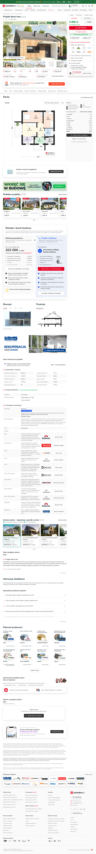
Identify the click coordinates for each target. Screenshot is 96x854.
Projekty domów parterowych (10, 797)
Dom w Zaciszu (26, 211)
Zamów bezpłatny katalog (9, 818)
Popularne (32, 10)
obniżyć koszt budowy (25, 289)
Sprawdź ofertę (59, 437)
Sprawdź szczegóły (59, 445)
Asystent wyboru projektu (54, 800)
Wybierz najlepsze (58, 460)
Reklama (72, 827)
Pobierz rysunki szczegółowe (80, 135)
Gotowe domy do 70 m (31, 800)
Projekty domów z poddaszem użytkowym (13, 799)
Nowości (27, 10)
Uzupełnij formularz (57, 731)
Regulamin (50, 828)
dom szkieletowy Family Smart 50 (49, 538)
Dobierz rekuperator (59, 511)
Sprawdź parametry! (59, 498)
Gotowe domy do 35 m (31, 797)
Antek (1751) (45, 211)
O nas (71, 820)
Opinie (27, 821)
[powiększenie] (62, 102)
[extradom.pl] (9, 6)
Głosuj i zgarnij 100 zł (57, 84)
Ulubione (50, 795)
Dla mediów (73, 831)
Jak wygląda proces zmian (87, 97)
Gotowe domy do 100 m (32, 802)
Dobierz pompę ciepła (58, 482)
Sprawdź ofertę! (59, 475)
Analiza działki (67, 10)
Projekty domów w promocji (32, 818)
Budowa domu (36, 6)
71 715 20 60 (74, 5)
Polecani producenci (7, 832)
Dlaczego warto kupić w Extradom (56, 818)
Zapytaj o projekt (81, 32)
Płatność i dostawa (52, 823)
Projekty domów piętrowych (9, 802)
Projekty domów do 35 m (9, 804)
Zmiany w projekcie (7, 821)
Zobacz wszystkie (62, 194)
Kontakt (90, 10)
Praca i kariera (73, 829)
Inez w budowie (9, 680)
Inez (13, 13)
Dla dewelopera (83, 10)
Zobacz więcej (58, 467)
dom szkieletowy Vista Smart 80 (30, 538)
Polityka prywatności (53, 830)
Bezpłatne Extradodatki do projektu (56, 821)
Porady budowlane (7, 828)
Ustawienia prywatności (53, 832)
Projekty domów (8, 13)
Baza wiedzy (6, 830)
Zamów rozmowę (87, 73)
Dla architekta (75, 10)
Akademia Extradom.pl (31, 823)
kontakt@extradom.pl (77, 803)
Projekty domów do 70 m (9, 807)
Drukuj (52, 364)
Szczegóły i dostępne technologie (51, 293)
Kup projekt (82, 28)
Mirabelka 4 (7, 211)
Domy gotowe (46, 6)
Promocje (50, 10)
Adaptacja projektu (7, 825)
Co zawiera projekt (7, 823)
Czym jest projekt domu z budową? (34, 809)
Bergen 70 (11, 538)
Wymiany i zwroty (52, 825)
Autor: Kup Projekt (7, 329)
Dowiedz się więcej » (26, 416)
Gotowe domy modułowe (32, 795)
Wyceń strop (59, 453)
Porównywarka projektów (54, 797)
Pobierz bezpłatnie (56, 171)
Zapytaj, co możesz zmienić (79, 139)
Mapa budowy (51, 804)
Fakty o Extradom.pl (30, 825)
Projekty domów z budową (32, 811)
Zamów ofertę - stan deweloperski (51, 269)
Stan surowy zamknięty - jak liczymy (18, 269)
